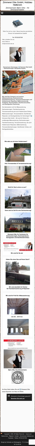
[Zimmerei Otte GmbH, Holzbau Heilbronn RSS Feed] (1, 433)
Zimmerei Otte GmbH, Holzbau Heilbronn (17, 3)
